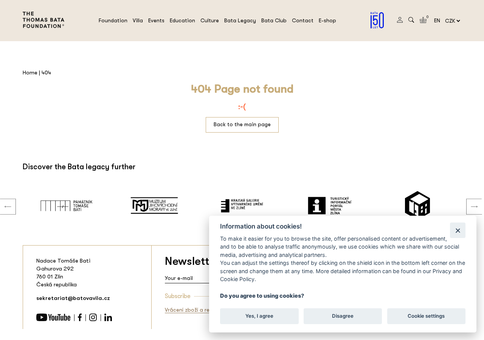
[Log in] (400, 21)
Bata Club (274, 20)
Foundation (113, 20)
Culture (209, 20)
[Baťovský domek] (417, 205)
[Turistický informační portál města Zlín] (330, 205)
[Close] (457, 230)
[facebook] (80, 319)
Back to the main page (242, 124)
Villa (138, 20)
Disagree (343, 316)
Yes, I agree (259, 316)
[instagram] (93, 319)
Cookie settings (426, 316)
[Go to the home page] (43, 32)
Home (30, 72)
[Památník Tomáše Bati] (66, 205)
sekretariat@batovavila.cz (73, 298)
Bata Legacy (240, 20)
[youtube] (53, 319)
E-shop (327, 20)
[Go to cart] (423, 21)
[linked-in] (108, 319)
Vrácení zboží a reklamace (197, 310)
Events (156, 20)
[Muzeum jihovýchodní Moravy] (154, 205)
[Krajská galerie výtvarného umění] (242, 205)
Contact (302, 20)
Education (182, 20)
